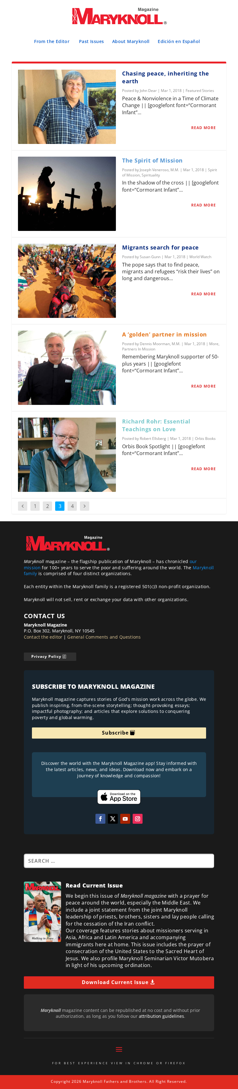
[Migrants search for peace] (67, 281)
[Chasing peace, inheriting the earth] (67, 107)
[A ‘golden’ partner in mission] (67, 368)
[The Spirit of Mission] (67, 194)
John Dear (148, 90)
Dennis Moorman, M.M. (160, 343)
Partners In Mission (138, 349)
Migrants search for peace (160, 247)
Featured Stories (200, 90)
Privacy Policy (46, 656)
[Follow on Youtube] (125, 819)
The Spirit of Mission (152, 160)
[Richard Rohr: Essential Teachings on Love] (67, 455)
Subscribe (115, 732)
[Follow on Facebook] (100, 819)
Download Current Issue (115, 982)
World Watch (200, 256)
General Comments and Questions (104, 637)
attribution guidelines (161, 1016)
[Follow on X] (113, 819)
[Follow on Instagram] (138, 819)
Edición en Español (179, 41)
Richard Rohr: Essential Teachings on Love (156, 425)
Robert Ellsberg (153, 438)
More (213, 343)
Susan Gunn (150, 256)
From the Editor (51, 41)
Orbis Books (205, 438)
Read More (203, 127)
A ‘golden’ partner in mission (164, 334)
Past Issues (91, 41)
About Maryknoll (131, 41)
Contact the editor (43, 637)
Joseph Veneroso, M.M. (159, 169)
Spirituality (151, 175)
